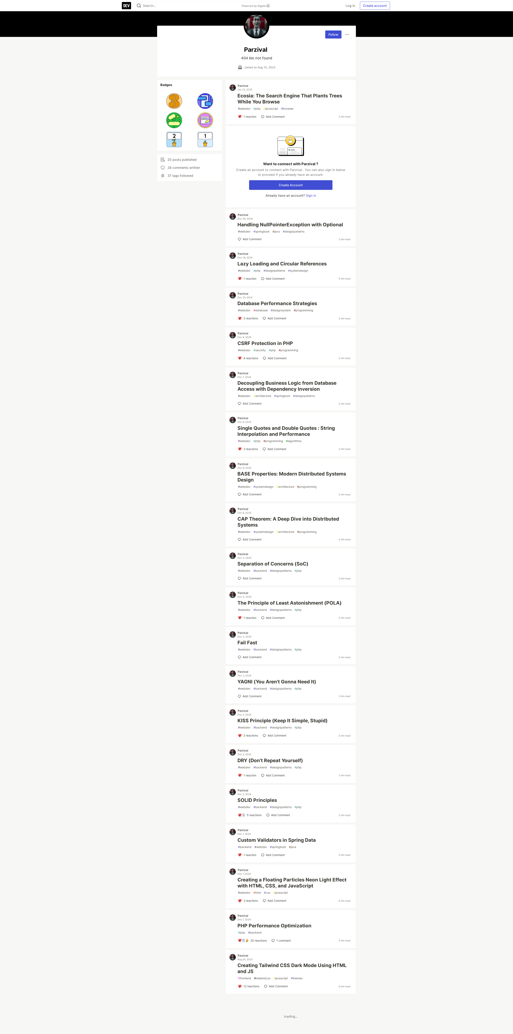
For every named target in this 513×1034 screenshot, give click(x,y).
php (257, 108)
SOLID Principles (257, 800)
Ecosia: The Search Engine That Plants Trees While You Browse (289, 99)
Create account (375, 6)
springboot (261, 231)
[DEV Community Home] (126, 6)
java (276, 231)
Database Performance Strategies (277, 303)
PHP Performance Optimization (274, 926)
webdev (244, 108)
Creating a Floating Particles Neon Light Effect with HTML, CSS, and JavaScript (291, 883)
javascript (271, 108)
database (260, 310)
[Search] (139, 5)
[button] (174, 101)
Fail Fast (247, 642)
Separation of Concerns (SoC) (272, 564)
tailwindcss (262, 978)
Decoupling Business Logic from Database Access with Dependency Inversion (286, 386)
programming (303, 310)
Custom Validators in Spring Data (276, 840)
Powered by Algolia (254, 5)
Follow (333, 34)
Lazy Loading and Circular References (282, 264)
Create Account (291, 185)
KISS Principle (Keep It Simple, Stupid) (282, 720)
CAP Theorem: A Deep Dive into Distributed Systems (288, 522)
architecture (262, 396)
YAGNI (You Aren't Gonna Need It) (276, 682)
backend (260, 570)
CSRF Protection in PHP (265, 343)
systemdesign (298, 270)
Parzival (243, 85)
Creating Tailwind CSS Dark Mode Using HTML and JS (292, 968)
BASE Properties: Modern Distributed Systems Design (291, 477)
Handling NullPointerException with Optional (290, 225)
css (267, 892)
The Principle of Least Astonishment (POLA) (289, 603)
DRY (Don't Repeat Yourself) (270, 760)
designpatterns (293, 231)
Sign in (311, 195)
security (259, 350)
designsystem (281, 310)
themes (296, 978)
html (257, 892)
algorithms (293, 441)
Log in (350, 6)
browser (287, 108)
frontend (244, 978)
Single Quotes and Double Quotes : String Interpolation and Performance (286, 431)
